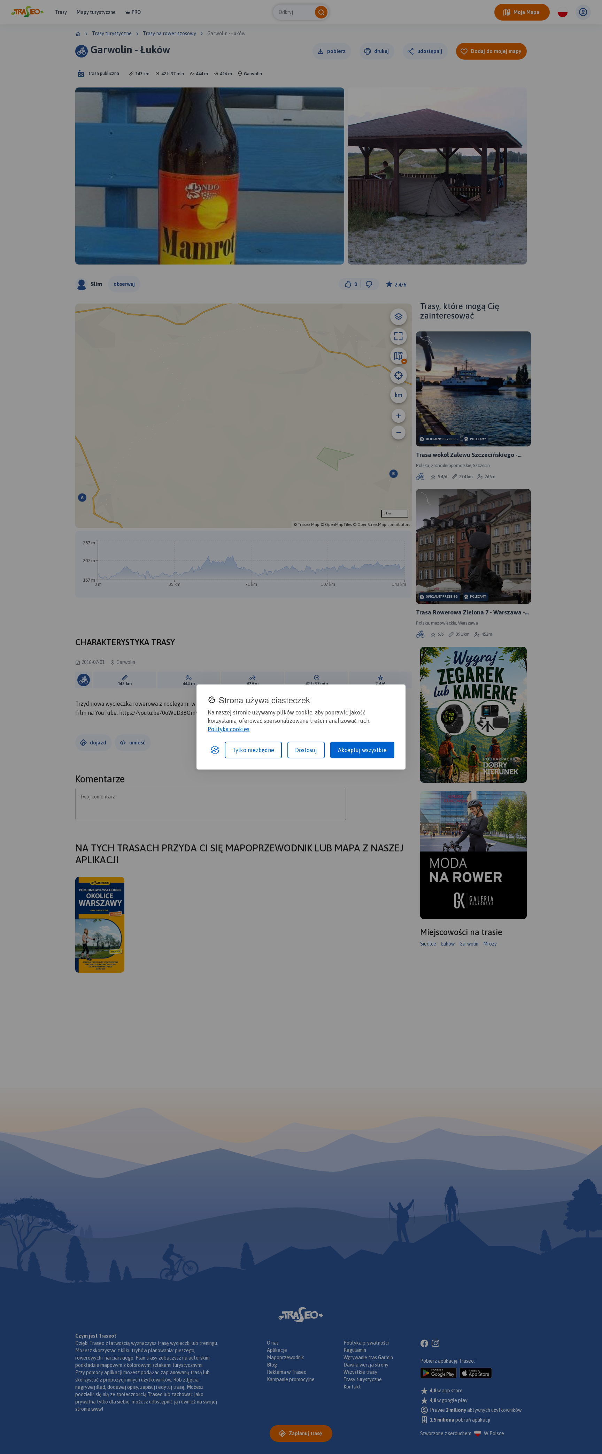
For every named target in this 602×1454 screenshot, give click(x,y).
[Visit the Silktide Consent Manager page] (215, 750)
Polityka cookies (228, 729)
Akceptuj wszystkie (362, 750)
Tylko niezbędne (253, 750)
